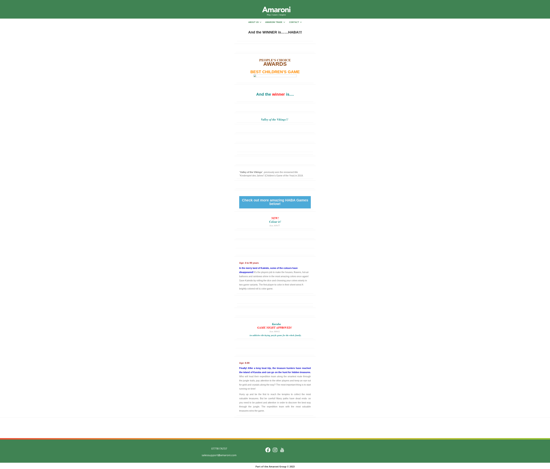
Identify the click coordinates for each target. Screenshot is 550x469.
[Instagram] (275, 450)
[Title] (282, 450)
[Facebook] (267, 450)
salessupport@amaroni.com (219, 455)
